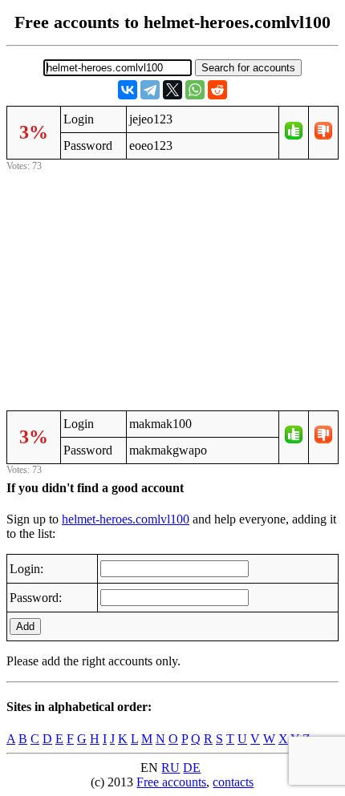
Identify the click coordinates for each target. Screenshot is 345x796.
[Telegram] (150, 89)
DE (192, 767)
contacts (233, 782)
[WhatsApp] (195, 89)
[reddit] (217, 89)
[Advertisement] (172, 288)
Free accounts (171, 782)
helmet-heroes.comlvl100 (125, 519)
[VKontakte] (127, 89)
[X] (172, 89)
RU (170, 767)
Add (25, 626)
